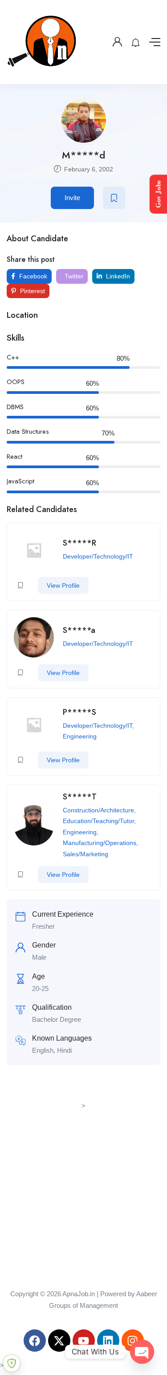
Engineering (80, 736)
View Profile (63, 585)
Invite (72, 197)
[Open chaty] (142, 1352)
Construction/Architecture (98, 810)
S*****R (79, 543)
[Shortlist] (114, 198)
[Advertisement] (83, 1196)
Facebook (32, 276)
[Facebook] (35, 1340)
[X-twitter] (59, 1340)
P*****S (79, 712)
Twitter (73, 276)
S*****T (80, 797)
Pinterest (31, 291)
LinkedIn (117, 276)
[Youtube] (84, 1340)
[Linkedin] (108, 1340)
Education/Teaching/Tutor (98, 820)
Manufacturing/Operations (99, 842)
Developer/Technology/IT (98, 556)
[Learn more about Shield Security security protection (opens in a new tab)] (11, 1363)
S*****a (79, 630)
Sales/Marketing (85, 854)
